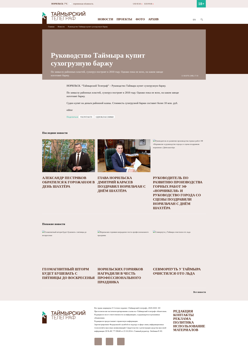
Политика (183, 322)
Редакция (183, 311)
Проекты (124, 19)
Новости (105, 19)
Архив (153, 19)
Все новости (199, 292)
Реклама (182, 319)
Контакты (183, 315)
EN (194, 20)
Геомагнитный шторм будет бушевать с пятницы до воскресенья (68, 273)
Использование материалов (189, 328)
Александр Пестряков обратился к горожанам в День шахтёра (68, 182)
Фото (140, 19)
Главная (51, 27)
